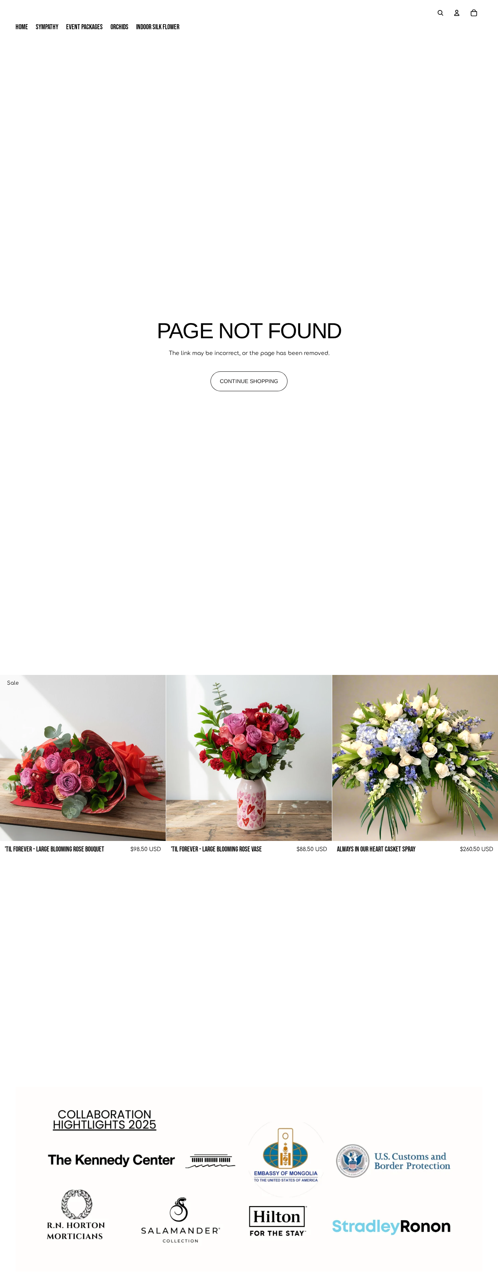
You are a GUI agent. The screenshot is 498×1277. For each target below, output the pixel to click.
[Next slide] (154, 758)
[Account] (456, 12)
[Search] (440, 12)
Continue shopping (249, 381)
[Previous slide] (11, 758)
